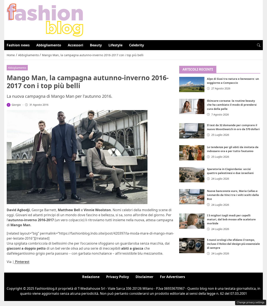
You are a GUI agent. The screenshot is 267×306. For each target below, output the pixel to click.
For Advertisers (172, 276)
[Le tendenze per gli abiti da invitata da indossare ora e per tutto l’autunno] (192, 152)
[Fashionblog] (45, 19)
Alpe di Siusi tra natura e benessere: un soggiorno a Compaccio (233, 81)
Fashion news (18, 45)
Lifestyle (115, 45)
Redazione (90, 276)
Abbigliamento (48, 45)
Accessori (75, 45)
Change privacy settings (250, 302)
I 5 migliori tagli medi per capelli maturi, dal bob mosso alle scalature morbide (231, 219)
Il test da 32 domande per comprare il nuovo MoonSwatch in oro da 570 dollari (233, 127)
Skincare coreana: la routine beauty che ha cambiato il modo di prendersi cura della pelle (232, 105)
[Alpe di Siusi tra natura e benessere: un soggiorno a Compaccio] (192, 84)
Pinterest (21, 261)
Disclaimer (144, 276)
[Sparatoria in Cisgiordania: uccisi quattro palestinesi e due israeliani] (192, 174)
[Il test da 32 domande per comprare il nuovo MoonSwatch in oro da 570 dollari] (192, 130)
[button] (258, 45)
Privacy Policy (117, 276)
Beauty (96, 45)
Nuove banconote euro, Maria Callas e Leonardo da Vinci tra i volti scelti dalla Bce (233, 195)
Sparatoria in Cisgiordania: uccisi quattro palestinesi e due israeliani (230, 171)
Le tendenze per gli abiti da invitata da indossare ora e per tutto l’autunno (232, 149)
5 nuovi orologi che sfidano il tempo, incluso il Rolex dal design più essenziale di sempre (233, 244)
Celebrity (136, 45)
